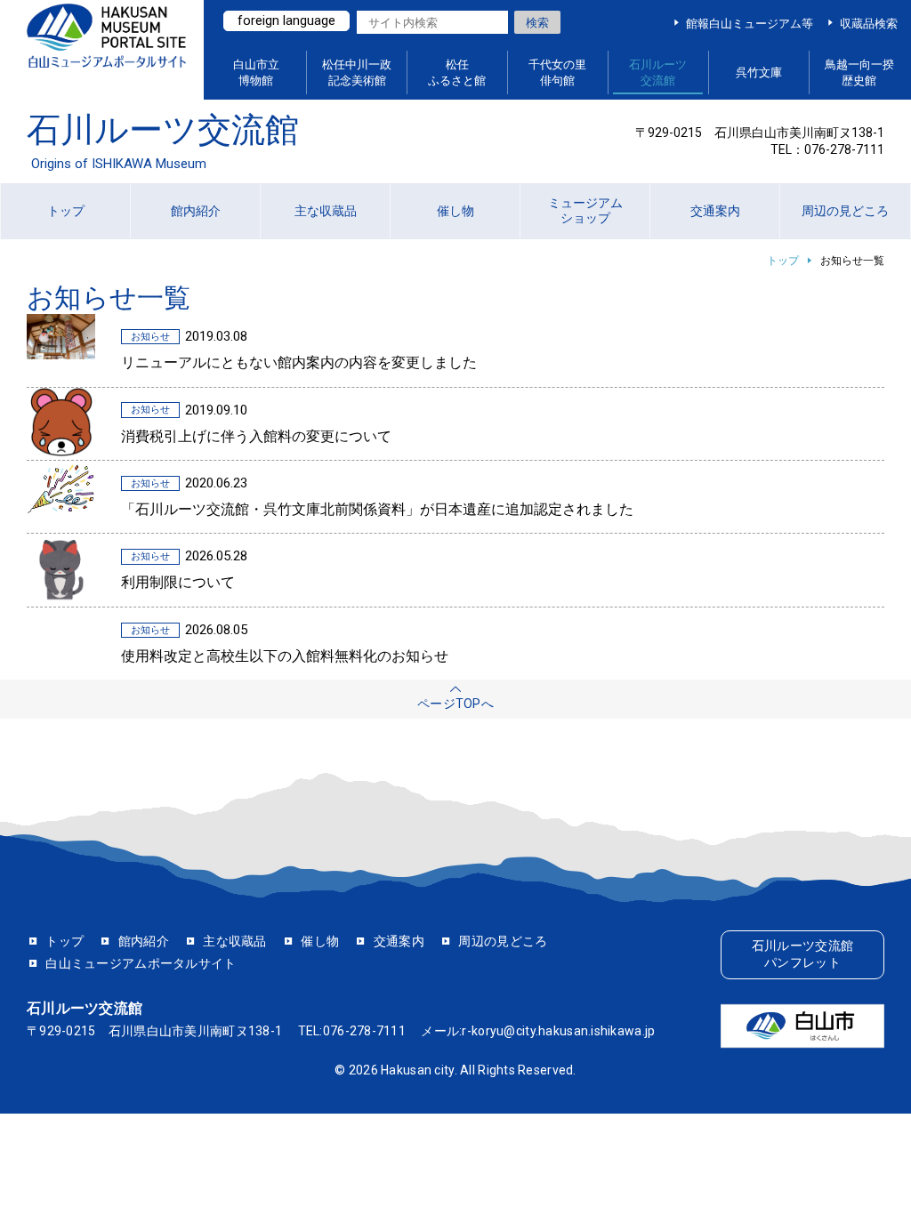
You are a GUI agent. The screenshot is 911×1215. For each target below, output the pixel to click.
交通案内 (398, 941)
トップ (783, 260)
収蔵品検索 (869, 23)
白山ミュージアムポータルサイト (106, 50)
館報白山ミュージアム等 (749, 23)
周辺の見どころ (502, 941)
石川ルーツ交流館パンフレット (802, 954)
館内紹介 (143, 941)
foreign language (286, 20)
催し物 (320, 941)
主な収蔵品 (234, 941)
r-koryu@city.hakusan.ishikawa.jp (558, 1031)
